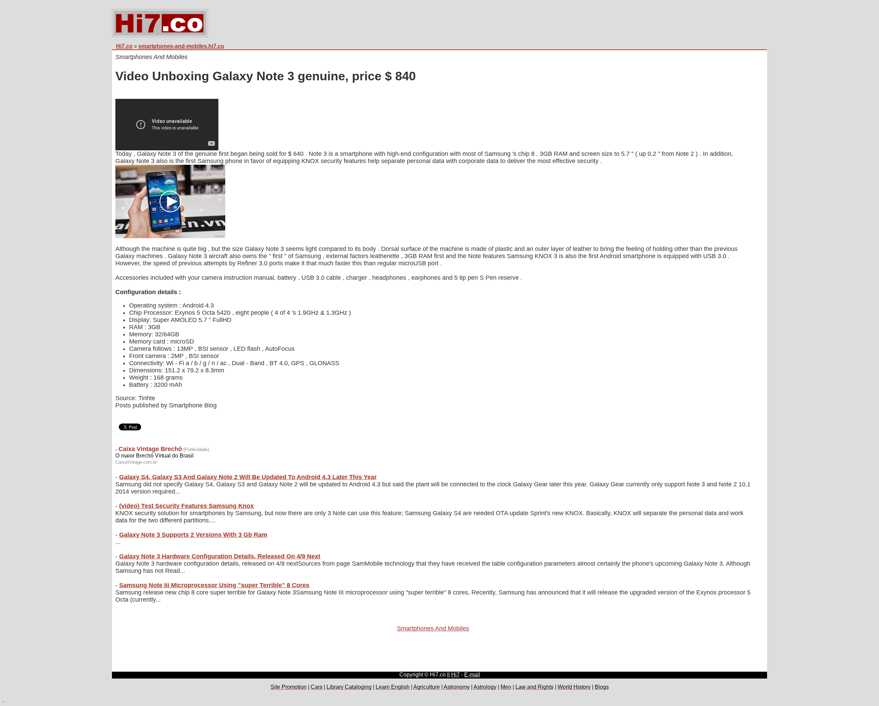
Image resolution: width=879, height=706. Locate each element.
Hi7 (455, 675)
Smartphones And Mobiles (433, 628)
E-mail (472, 675)
